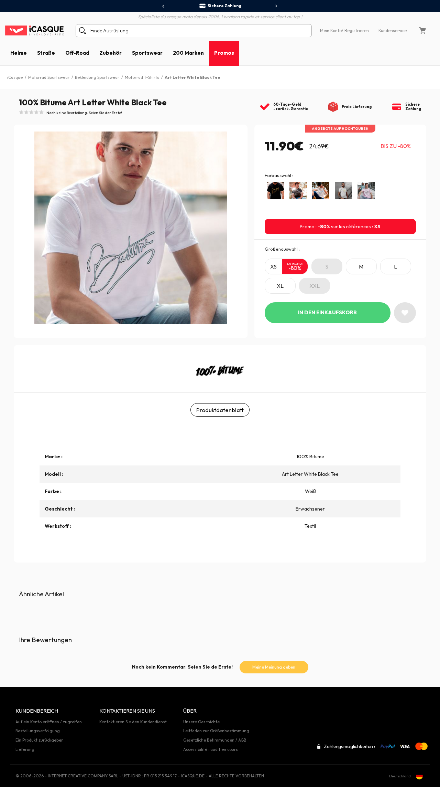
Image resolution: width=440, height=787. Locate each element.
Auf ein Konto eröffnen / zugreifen (48, 721)
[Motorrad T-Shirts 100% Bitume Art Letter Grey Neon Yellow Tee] (343, 190)
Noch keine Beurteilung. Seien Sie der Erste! (84, 112)
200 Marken (188, 53)
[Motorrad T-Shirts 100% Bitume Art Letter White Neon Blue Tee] (320, 190)
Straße (46, 53)
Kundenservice (392, 30)
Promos (224, 53)
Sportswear (147, 53)
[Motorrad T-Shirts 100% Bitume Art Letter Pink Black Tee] (366, 190)
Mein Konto (331, 30)
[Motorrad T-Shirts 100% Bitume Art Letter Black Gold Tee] (275, 190)
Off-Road (77, 53)
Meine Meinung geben (273, 667)
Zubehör (110, 53)
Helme (18, 53)
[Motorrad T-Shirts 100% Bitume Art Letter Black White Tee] (298, 190)
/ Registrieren (355, 30)
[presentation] (163, 6)
